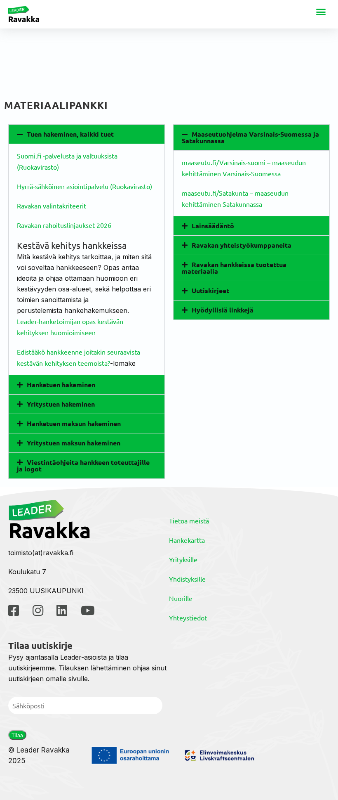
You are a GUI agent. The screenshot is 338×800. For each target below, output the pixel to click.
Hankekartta (187, 540)
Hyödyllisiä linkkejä (223, 309)
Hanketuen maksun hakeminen (74, 423)
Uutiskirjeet (210, 290)
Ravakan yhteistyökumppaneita (241, 245)
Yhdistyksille (187, 579)
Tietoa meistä (189, 520)
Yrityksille (183, 559)
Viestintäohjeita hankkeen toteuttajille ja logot (83, 465)
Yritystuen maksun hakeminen (73, 442)
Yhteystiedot (188, 617)
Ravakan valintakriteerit (51, 205)
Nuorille (180, 598)
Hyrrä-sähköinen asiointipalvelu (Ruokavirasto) (84, 186)
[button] (321, 12)
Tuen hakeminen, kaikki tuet (70, 134)
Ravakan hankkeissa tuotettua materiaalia (234, 267)
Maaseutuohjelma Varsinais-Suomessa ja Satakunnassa (250, 137)
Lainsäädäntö (213, 225)
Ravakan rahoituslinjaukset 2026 (64, 225)
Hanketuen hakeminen (61, 384)
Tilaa (17, 734)
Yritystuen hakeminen (61, 404)
